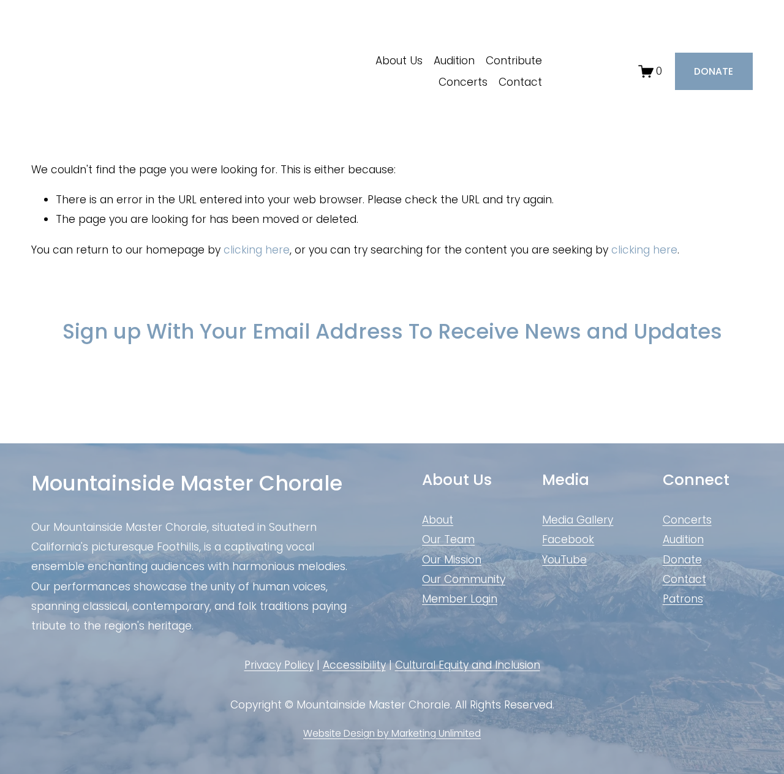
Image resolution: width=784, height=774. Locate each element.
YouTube (564, 559)
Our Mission (451, 559)
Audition (454, 60)
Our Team (448, 539)
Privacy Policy (279, 665)
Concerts (463, 82)
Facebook (568, 539)
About (437, 520)
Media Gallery (577, 520)
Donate (682, 559)
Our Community (463, 579)
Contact (520, 82)
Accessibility (354, 665)
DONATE (713, 71)
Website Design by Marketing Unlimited (392, 733)
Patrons (683, 599)
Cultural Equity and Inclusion (467, 665)
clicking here (257, 249)
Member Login (459, 599)
